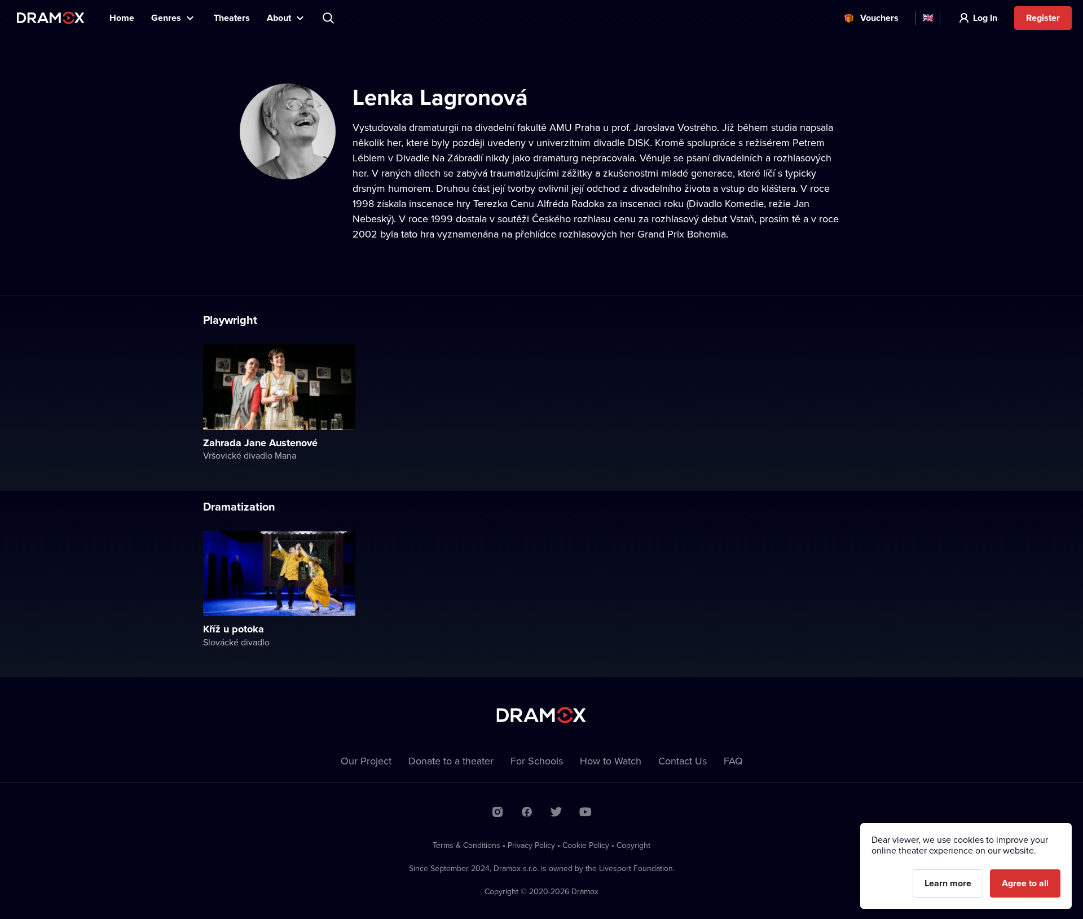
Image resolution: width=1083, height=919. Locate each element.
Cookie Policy (585, 845)
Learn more (947, 883)
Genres (166, 17)
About (279, 17)
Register (1043, 17)
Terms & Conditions (466, 845)
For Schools (536, 761)
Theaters (232, 17)
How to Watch (610, 761)
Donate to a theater (451, 761)
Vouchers (879, 17)
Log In (985, 17)
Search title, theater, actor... (329, 18)
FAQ (733, 761)
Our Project (366, 761)
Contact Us (682, 761)
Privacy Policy (531, 845)
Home (121, 17)
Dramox (51, 17)
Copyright (633, 845)
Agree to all (1025, 883)
